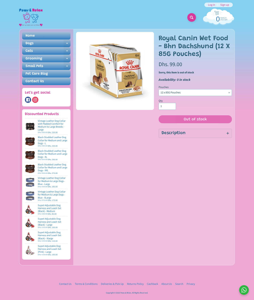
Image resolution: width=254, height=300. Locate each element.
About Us (166, 284)
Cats (48, 52)
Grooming (48, 59)
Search (179, 284)
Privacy (191, 284)
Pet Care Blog (37, 73)
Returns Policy (135, 284)
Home (30, 35)
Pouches (164, 87)
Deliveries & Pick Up (112, 284)
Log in (211, 4)
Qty (161, 101)
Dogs (48, 44)
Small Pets (48, 67)
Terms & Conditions (86, 284)
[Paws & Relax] (31, 17)
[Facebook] (28, 100)
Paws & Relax (125, 293)
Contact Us (35, 81)
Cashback (152, 284)
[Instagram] (35, 100)
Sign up (224, 4)
